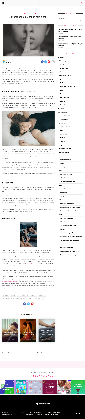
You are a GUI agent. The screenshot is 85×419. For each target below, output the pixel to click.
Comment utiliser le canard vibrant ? (11, 352)
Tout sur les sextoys (65, 149)
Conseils (63, 189)
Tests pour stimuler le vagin (68, 255)
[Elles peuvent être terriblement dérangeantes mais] (7, 387)
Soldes (62, 72)
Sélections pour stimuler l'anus (69, 178)
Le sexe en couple (64, 127)
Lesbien (62, 138)
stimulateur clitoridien (18, 298)
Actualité (6, 295)
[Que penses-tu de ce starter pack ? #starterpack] (21, 387)
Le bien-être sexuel (28, 13)
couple (13, 295)
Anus (60, 170)
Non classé (61, 108)
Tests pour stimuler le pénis (68, 225)
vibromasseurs (13, 281)
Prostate (62, 229)
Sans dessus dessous (64, 156)
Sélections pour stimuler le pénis (70, 222)
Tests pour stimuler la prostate (69, 240)
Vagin (61, 244)
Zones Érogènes (62, 167)
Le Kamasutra (63, 119)
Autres (62, 64)
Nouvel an (63, 94)
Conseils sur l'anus (66, 174)
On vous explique (63, 112)
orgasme (25, 295)
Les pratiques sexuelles (66, 145)
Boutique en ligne (52, 414)
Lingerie (61, 163)
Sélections (63, 192)
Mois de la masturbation (67, 86)
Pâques (62, 101)
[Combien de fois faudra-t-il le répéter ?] (64, 387)
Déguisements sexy (65, 160)
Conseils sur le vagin (66, 247)
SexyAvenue (30, 263)
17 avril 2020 (28, 21)
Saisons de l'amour (65, 75)
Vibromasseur (39, 298)
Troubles (29, 298)
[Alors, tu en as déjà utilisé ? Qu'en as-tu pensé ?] (78, 387)
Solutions (6, 298)
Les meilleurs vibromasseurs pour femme (44, 352)
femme (19, 295)
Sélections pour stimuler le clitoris (70, 207)
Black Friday (64, 68)
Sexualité (33, 295)
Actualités (61, 57)
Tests (62, 196)
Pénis (60, 214)
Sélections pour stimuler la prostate (71, 236)
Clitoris (61, 200)
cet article (14, 288)
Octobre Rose (64, 97)
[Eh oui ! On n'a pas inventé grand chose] (49, 387)
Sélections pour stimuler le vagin (70, 251)
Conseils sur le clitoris (67, 203)
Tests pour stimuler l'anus (68, 181)
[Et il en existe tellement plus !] (35, 387)
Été (61, 79)
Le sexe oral (62, 141)
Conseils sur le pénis (66, 218)
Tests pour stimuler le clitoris (69, 211)
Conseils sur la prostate (67, 233)
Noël (61, 90)
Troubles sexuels (64, 152)
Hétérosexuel (64, 134)
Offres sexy (62, 61)
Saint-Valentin (64, 105)
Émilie (8, 62)
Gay (61, 130)
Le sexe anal (62, 123)
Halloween (63, 83)
